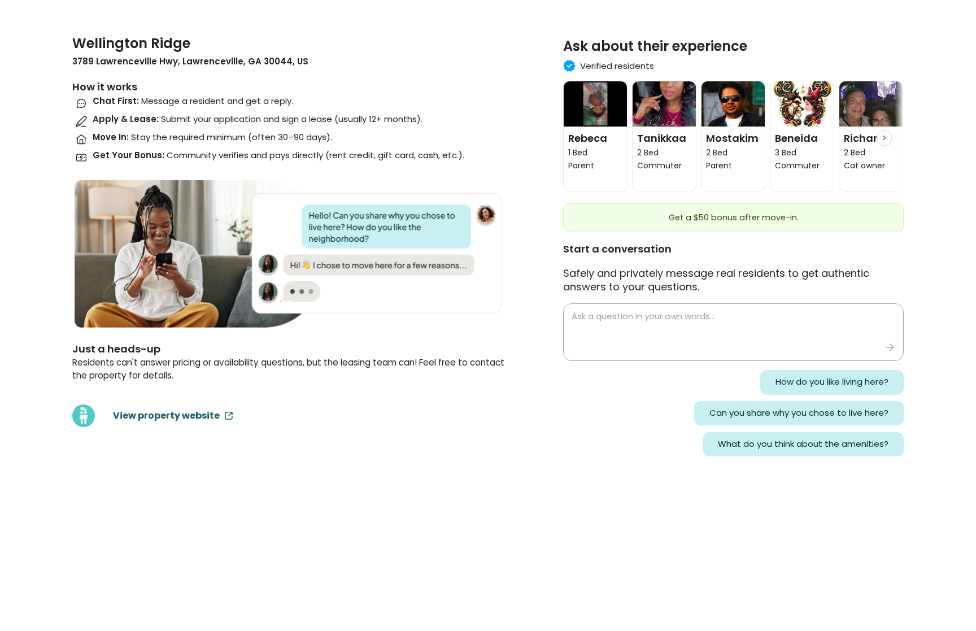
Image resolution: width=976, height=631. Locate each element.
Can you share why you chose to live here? (798, 413)
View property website (166, 415)
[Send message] (890, 347)
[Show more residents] (884, 138)
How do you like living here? (831, 382)
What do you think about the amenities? (803, 444)
